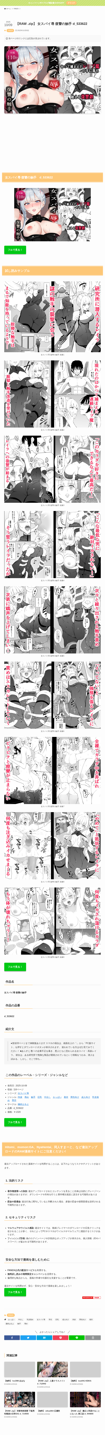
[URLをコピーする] (93, 1337)
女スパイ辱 (23, 1093)
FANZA (10, 30)
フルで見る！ (15, 249)
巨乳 (40, 1097)
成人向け (85, 1097)
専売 (14, 1100)
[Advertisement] (52, 141)
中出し (47, 1097)
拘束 (20, 1097)
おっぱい (57, 1097)
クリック (71, 3)
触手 (33, 1097)
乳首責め (30, 1320)
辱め (26, 1097)
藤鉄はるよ (23, 1104)
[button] (12, 1337)
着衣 (66, 1097)
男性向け (74, 1097)
